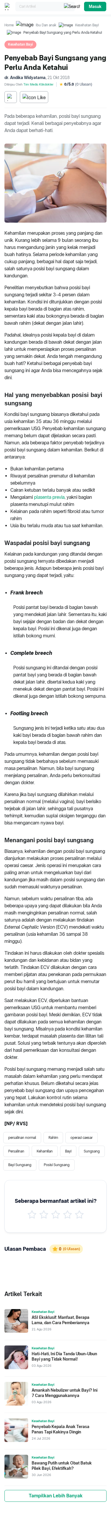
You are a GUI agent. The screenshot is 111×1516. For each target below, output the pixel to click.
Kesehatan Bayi (87, 25)
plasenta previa (49, 497)
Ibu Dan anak (46, 25)
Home (9, 25)
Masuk (95, 6)
